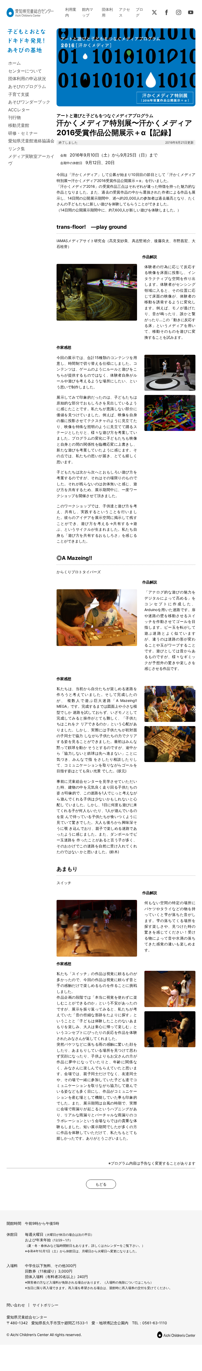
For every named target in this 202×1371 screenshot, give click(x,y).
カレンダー (112, 1246)
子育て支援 (18, 94)
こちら (145, 1282)
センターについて (25, 71)
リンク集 (16, 148)
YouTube (190, 12)
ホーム (14, 63)
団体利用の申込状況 (27, 78)
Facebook (166, 12)
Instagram (178, 12)
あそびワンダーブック (29, 102)
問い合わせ (16, 1305)
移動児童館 (18, 125)
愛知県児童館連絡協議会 (31, 140)
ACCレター (19, 109)
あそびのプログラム (27, 86)
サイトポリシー (45, 1305)
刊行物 (14, 117)
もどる (101, 1184)
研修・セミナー (23, 133)
